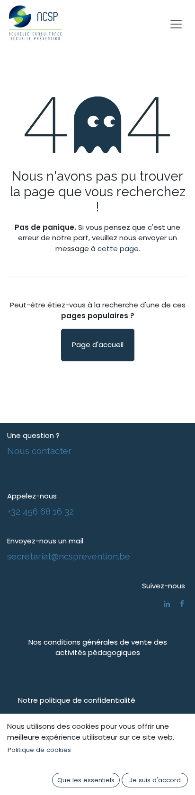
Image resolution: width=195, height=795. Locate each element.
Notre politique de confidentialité (76, 700)
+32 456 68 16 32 (40, 511)
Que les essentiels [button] (86, 780)
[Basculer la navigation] (176, 23)
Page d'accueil (98, 344)
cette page (118, 248)
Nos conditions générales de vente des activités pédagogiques (97, 647)
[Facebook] (181, 604)
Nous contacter (39, 451)
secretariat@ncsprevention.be (68, 556)
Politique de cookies (39, 749)
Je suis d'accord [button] (155, 780)
